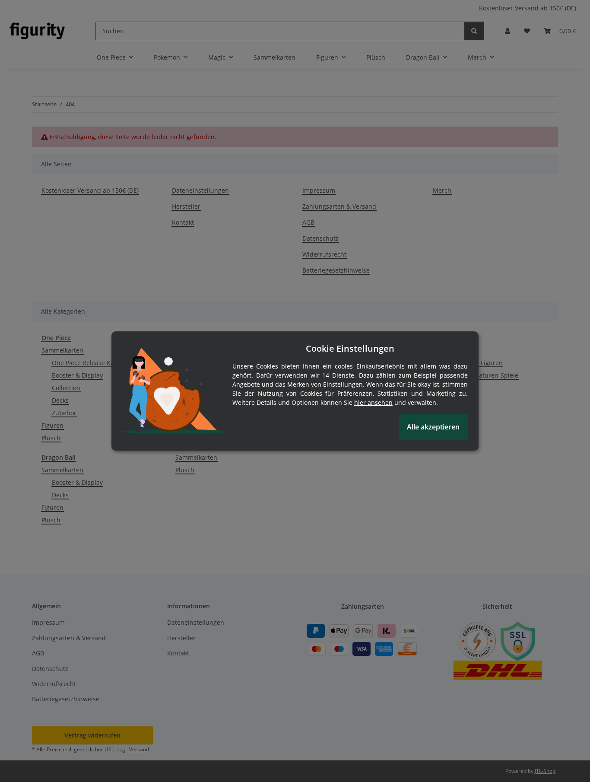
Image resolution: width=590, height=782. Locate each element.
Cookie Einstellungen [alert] (350, 348)
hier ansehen (373, 402)
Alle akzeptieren (433, 427)
